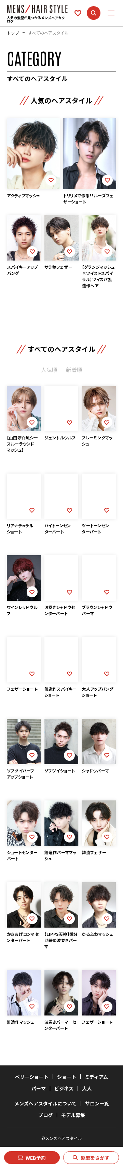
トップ (13, 33)
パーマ (38, 1088)
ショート (66, 1076)
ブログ (45, 1115)
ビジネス (63, 1088)
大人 (87, 1088)
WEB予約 (36, 1157)
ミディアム (96, 1076)
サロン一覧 (97, 1103)
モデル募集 (73, 1115)
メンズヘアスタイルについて (45, 1103)
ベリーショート (32, 1076)
